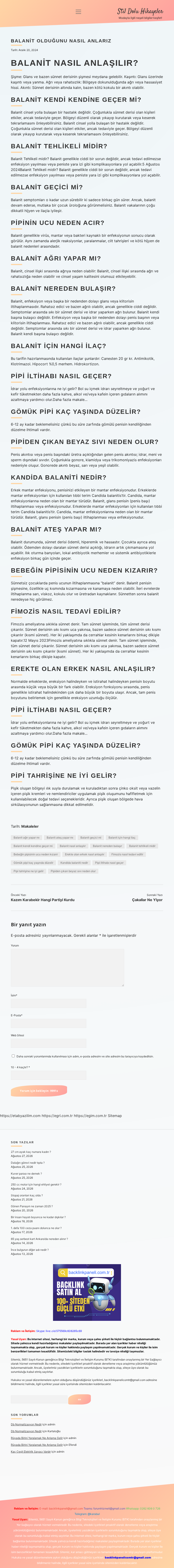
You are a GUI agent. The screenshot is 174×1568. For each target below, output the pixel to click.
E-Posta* (16, 1015)
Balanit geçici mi (90, 837)
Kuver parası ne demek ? (26, 1173)
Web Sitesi (17, 1035)
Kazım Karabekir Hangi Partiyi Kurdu (43, 899)
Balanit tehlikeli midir (142, 846)
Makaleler (30, 826)
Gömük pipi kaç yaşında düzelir (33, 862)
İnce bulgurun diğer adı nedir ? (30, 1249)
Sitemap (115, 1115)
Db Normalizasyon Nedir (26, 1424)
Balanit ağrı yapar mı (26, 837)
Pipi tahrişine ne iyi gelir (29, 871)
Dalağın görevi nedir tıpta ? (28, 1162)
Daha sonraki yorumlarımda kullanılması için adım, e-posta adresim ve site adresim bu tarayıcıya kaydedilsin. (85, 1056)
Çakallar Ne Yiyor (147, 899)
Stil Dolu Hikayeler (140, 11)
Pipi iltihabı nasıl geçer (109, 862)
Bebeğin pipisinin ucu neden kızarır (36, 854)
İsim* (14, 995)
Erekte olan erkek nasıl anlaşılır (84, 854)
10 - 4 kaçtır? (20, 1067)
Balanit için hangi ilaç (122, 837)
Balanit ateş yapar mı (60, 837)
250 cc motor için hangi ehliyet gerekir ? (36, 1184)
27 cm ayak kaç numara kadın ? (31, 1151)
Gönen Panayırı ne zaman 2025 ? (32, 1206)
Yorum (15, 945)
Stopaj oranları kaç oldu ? (27, 1195)
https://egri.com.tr (57, 1115)
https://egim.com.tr (90, 1115)
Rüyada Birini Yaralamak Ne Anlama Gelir (37, 1438)
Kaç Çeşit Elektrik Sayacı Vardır (31, 1451)
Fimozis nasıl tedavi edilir (127, 854)
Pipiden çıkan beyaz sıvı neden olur (73, 871)
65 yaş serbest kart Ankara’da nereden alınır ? (39, 1239)
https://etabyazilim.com (20, 1115)
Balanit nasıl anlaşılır (73, 846)
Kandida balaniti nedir (74, 862)
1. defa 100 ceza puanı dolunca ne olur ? (36, 1228)
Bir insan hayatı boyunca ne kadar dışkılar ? (38, 1217)
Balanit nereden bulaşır (107, 846)
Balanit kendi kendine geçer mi (33, 846)
